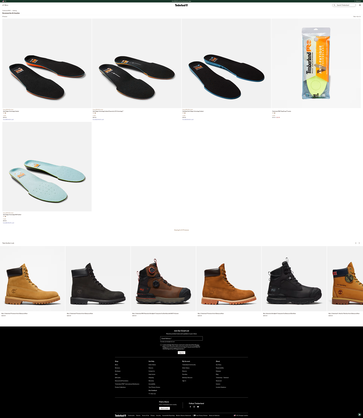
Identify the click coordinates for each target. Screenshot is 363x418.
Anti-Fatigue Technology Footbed (11, 111)
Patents (138, 415)
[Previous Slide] (4, 64)
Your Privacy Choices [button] (201, 415)
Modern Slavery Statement (183, 415)
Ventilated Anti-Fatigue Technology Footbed (193, 111)
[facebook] (190, 406)
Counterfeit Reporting (168, 415)
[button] (184, 381)
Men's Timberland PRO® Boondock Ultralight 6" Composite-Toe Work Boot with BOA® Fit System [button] (155, 313)
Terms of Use (145, 415)
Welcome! (357, 1)
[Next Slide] (90, 64)
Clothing (15, 10)
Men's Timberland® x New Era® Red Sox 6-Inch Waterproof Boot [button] (344, 313)
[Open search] (359, 414)
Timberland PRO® (6, 10)
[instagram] (194, 406)
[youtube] (197, 406)
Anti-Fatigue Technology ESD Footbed (12, 214)
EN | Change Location (242, 415)
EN (5, 1)
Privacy (153, 415)
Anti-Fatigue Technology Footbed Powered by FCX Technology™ (108, 111)
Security (158, 415)
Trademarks (131, 415)
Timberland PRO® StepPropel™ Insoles (281, 111)
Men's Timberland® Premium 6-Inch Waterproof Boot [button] (14, 313)
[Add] (89, 20)
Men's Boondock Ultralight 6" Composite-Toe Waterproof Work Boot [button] (279, 313)
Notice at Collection (214, 415)
